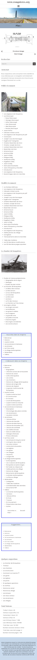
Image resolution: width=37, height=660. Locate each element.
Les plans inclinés (12, 415)
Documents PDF (11, 488)
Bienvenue (8, 338)
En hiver (8, 498)
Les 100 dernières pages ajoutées (15, 244)
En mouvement (11, 502)
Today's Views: (8, 610)
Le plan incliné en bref (13, 394)
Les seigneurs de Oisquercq (13, 114)
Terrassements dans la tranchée (15, 237)
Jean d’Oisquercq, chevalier (13, 168)
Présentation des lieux (13, 504)
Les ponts (9, 454)
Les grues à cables (12, 311)
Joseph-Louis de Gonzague (13, 139)
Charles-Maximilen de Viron (13, 143)
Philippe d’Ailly (8, 157)
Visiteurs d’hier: (8, 618)
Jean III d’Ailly (8, 155)
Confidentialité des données (16, 485)
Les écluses (8, 346)
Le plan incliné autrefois (14, 405)
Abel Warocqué (11, 126)
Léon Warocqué (11, 124)
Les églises (7, 235)
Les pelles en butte (12, 317)
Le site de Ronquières (13, 401)
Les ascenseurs (11, 413)
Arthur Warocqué (11, 122)
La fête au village (12, 477)
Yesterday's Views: (9, 615)
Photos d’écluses (12, 436)
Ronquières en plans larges (15, 465)
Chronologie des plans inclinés (16, 411)
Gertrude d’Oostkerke (11, 166)
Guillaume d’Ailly (9, 159)
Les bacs (8, 299)
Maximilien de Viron (10, 149)
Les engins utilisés (10, 305)
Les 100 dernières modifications (14, 242)
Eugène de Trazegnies (11, 141)
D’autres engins (11, 320)
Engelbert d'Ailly (9, 161)
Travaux (9, 500)
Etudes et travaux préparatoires (14, 278)
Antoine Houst (8, 151)
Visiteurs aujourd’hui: (10, 613)
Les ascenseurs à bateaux (13, 344)
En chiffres (6, 586)
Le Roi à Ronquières (12, 376)
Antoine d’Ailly (8, 153)
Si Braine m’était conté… (12, 132)
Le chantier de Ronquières (12, 286)
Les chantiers (10, 380)
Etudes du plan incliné (13, 284)
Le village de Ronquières (13, 350)
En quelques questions (10, 583)
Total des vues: (8, 625)
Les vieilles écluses (12, 430)
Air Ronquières (11, 461)
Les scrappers (10, 313)
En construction (11, 396)
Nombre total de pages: (11, 633)
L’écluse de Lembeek (13, 427)
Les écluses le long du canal (15, 440)
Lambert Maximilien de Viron (13, 147)
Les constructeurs (12, 324)
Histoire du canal (12, 374)
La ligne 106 (10, 456)
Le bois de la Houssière (13, 446)
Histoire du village (12, 471)
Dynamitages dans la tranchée (14, 174)
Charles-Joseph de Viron (12, 145)
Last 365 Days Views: (10, 623)
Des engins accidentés (13, 322)
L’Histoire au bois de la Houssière (17, 372)
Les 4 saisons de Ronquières (15, 463)
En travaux (9, 398)
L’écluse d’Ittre (11, 419)
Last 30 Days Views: (9, 620)
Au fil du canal (9, 348)
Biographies (10, 369)
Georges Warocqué (12, 120)
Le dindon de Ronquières (14, 475)
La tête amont (10, 291)
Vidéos (7, 354)
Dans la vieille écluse (13, 432)
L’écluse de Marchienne (14, 423)
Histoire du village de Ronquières (17, 382)
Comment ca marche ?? (11, 573)
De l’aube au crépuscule (14, 467)
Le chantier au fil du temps (15, 303)
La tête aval (10, 297)
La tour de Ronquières (13, 293)
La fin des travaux (12, 301)
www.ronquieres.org (18, 2)
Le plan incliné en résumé (14, 403)
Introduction (8, 170)
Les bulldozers (10, 309)
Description (10, 409)
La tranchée (10, 295)
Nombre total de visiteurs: (12, 628)
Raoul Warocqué (11, 118)
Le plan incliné (9, 342)
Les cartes (9, 378)
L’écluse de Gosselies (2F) (14, 425)
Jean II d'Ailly (8, 164)
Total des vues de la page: (12, 630)
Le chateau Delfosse (11, 187)
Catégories (10, 481)
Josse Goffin (8, 130)
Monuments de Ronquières (15, 473)
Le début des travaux (13, 288)
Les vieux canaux (12, 444)
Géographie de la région (14, 280)
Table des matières (10, 240)
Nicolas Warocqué (12, 128)
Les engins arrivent (12, 307)
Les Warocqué (8, 116)
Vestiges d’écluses (12, 434)
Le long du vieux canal (13, 442)
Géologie (9, 282)
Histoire (7, 340)
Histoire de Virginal (12, 386)
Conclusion (7, 137)
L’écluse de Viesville (12, 421)
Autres (8, 506)
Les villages (10, 452)
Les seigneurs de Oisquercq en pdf (15, 135)
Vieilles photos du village (12, 233)
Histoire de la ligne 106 (13, 384)
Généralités (8, 352)
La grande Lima (11, 315)
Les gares (9, 450)
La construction (8, 571)
